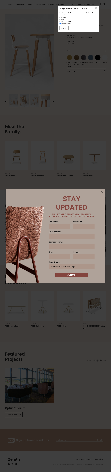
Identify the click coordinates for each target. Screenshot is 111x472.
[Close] (102, 192)
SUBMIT (72, 275)
